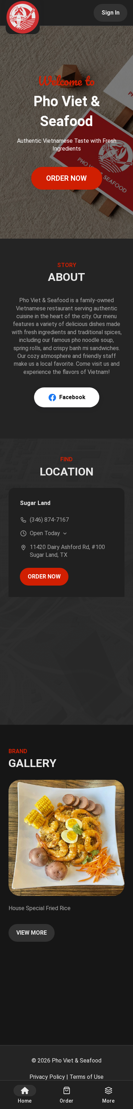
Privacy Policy (47, 1076)
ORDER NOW (66, 178)
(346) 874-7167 (49, 519)
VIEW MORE (31, 932)
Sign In (110, 12)
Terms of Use (87, 1076)
